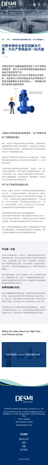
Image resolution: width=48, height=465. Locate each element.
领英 (24, 443)
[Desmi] (9, 4)
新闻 (8, 39)
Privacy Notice (24, 459)
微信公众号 (24, 439)
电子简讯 (24, 450)
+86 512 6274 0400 (24, 422)
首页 (3, 39)
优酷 (24, 446)
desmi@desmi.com (24, 425)
